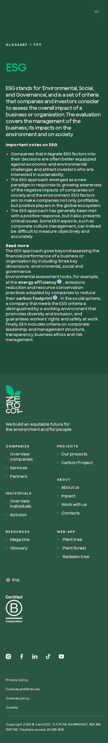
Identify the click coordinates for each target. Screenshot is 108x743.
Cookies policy (17, 698)
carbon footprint (34, 298)
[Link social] (8, 656)
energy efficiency (37, 282)
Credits (12, 707)
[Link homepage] (41, 399)
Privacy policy (17, 680)
